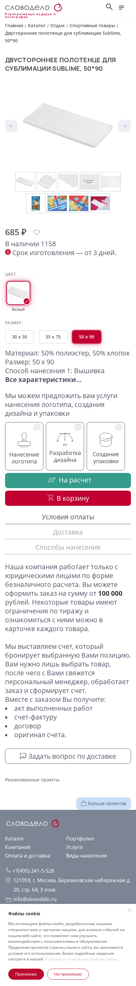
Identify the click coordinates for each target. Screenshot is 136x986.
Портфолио (80, 838)
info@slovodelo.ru (35, 899)
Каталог (14, 838)
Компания (17, 847)
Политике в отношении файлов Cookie (80, 959)
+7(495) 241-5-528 (32, 870)
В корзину (73, 498)
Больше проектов (107, 803)
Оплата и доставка (27, 855)
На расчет (75, 479)
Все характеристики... (43, 379)
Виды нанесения (86, 855)
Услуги (74, 847)
